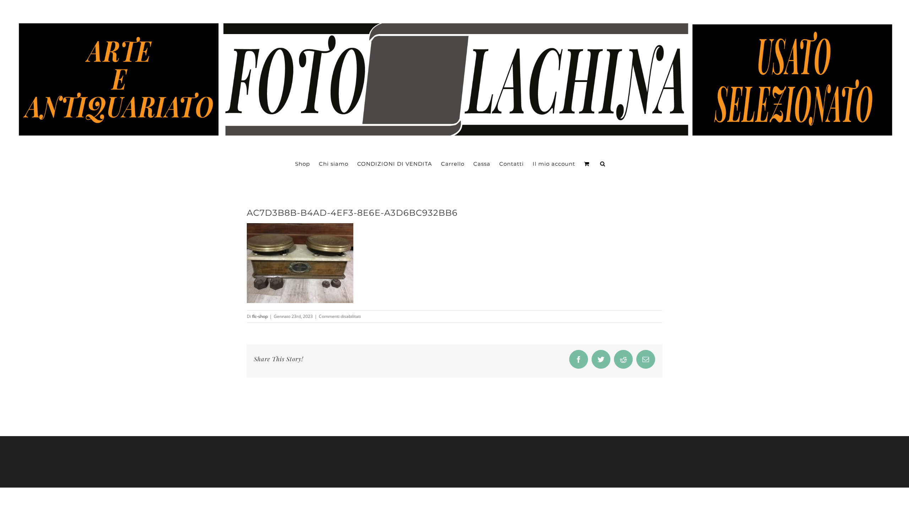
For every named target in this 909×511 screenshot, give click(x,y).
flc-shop (260, 316)
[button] (602, 164)
